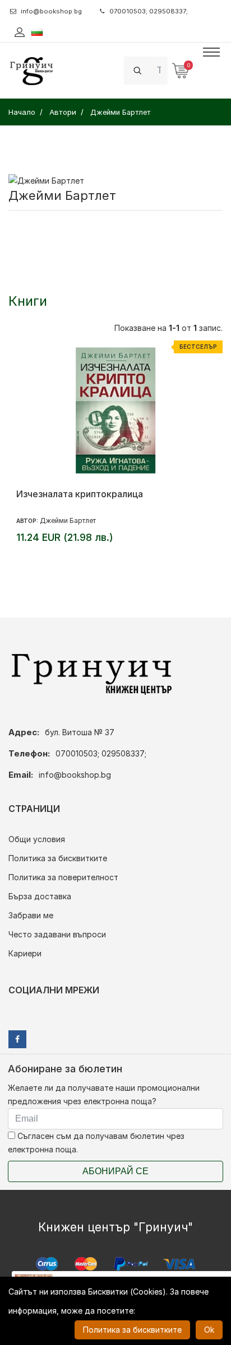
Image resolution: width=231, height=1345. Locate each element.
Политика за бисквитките (57, 858)
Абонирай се (115, 1171)
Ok (209, 1329)
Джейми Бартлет (68, 520)
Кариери (24, 953)
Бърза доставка (39, 896)
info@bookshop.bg (51, 11)
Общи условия (36, 839)
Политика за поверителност (63, 877)
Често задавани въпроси (57, 934)
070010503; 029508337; (148, 11)
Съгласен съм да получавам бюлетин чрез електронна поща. (96, 1142)
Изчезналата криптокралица (79, 493)
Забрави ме (30, 915)
